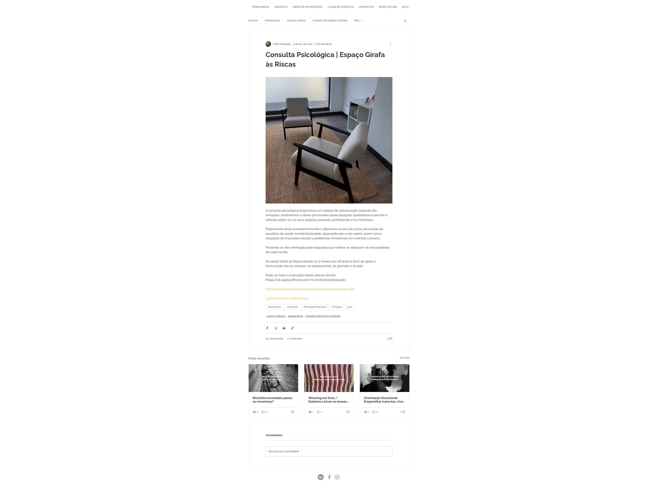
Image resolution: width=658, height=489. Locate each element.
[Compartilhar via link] (292, 328)
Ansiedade (292, 306)
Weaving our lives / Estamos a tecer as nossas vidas (327, 399)
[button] (405, 20)
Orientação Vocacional (315, 306)
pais (350, 306)
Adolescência (272, 20)
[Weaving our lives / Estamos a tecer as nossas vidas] (329, 378)
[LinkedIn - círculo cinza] (321, 477)
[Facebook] (329, 477)
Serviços (253, 20)
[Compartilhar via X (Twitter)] (275, 328)
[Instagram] (337, 477)
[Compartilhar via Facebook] (267, 328)
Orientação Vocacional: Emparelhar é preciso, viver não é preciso (384, 399)
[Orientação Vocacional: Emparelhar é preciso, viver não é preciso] (384, 378)
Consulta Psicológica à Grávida (330, 20)
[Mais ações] (390, 44)
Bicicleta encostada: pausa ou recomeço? (272, 399)
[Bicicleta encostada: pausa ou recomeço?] (273, 378)
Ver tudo (405, 357)
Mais (356, 20)
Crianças (337, 306)
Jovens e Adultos (296, 20)
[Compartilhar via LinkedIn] (284, 328)
